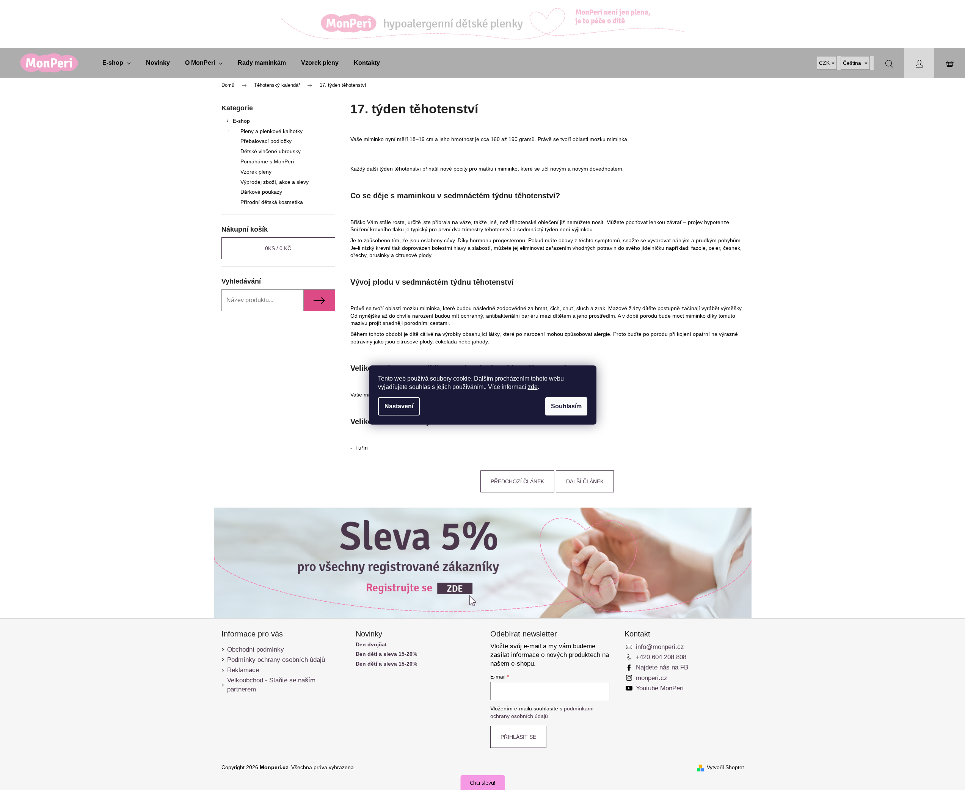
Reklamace (243, 670)
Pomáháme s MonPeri (267, 161)
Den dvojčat (371, 644)
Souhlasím (566, 406)
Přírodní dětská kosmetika (271, 202)
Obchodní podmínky (255, 649)
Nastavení (398, 406)
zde (533, 387)
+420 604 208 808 (661, 657)
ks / (278, 248)
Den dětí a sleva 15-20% (386, 654)
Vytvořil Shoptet (725, 767)
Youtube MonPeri (660, 688)
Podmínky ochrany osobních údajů (276, 659)
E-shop (241, 121)
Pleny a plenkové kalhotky (271, 131)
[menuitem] (116, 63)
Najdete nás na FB (662, 667)
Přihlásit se (518, 737)
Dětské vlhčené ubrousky (270, 151)
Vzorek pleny (255, 172)
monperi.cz (651, 678)
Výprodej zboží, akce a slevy (274, 182)
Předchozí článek (517, 481)
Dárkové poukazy (261, 192)
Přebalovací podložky (266, 141)
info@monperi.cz (660, 646)
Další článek (585, 481)
